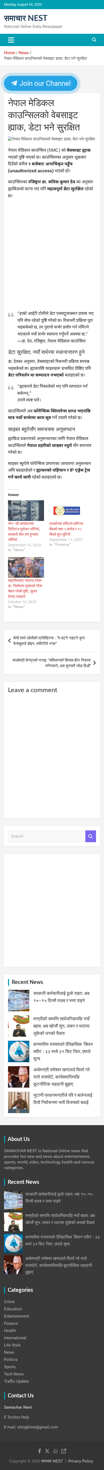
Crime (9, 1301)
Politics (11, 1359)
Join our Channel (44, 83)
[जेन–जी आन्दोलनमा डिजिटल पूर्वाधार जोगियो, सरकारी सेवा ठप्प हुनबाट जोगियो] (26, 510)
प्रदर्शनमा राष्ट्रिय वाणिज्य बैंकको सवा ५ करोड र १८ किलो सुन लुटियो (66, 528)
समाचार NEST (25, 18)
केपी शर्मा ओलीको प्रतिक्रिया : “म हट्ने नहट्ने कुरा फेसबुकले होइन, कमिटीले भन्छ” (49, 641)
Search (90, 836)
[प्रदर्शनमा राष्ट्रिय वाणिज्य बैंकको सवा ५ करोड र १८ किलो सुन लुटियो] (67, 510)
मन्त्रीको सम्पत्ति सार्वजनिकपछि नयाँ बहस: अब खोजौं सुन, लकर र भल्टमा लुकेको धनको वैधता (61, 1026)
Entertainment (16, 1316)
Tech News (14, 1374)
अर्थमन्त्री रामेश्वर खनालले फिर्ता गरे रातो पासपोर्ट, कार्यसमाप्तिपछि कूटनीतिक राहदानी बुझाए (61, 1077)
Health (10, 1330)
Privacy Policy (80, 1461)
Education (13, 1309)
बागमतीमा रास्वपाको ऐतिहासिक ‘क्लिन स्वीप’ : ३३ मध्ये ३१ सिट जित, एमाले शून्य (63, 1051)
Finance (11, 1323)
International (15, 1337)
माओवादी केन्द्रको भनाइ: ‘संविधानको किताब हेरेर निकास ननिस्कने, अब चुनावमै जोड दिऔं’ (52, 663)
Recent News (27, 982)
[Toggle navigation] (11, 40)
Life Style (12, 1345)
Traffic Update (16, 1381)
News (9, 1352)
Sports (10, 1366)
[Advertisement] (52, 256)
